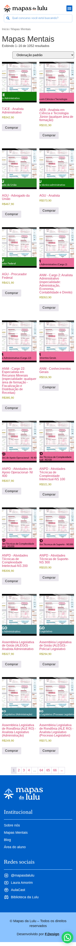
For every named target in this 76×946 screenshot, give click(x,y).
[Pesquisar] (8, 18)
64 (41, 770)
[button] (67, 937)
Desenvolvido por (38, 934)
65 (48, 770)
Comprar (11, 127)
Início (5, 29)
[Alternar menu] (69, 8)
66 (55, 770)
